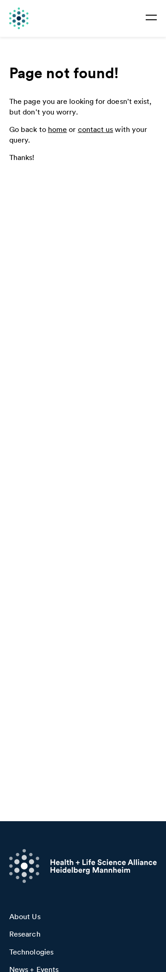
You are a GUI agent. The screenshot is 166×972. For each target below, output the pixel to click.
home (57, 129)
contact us (95, 129)
